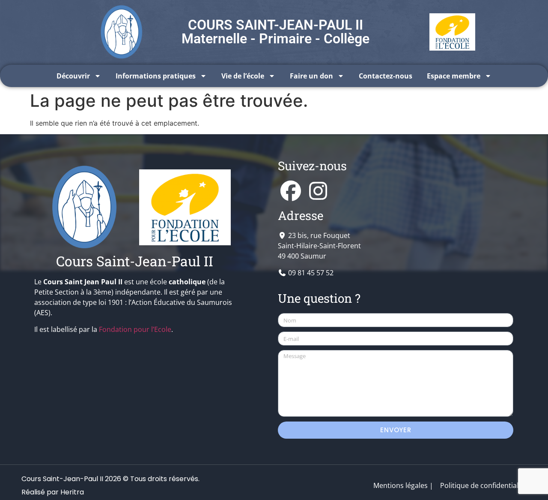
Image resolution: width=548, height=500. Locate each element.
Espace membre (453, 76)
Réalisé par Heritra (52, 492)
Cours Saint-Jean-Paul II (134, 261)
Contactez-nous (385, 76)
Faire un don (311, 76)
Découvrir (73, 76)
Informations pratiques (156, 76)
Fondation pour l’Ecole (135, 329)
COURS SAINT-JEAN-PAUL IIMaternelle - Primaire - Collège (275, 32)
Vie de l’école (242, 76)
